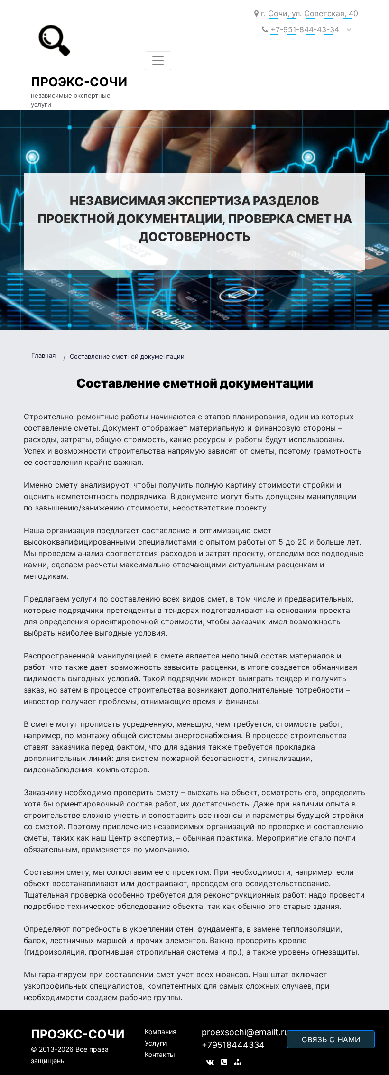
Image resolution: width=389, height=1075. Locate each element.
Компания (160, 1032)
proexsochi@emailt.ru (245, 1032)
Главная (43, 355)
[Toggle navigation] (158, 60)
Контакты (160, 1054)
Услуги (156, 1043)
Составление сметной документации (127, 356)
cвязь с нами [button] (331, 1039)
